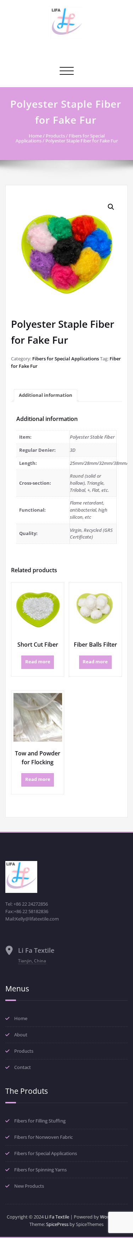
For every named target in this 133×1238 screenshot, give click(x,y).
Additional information (45, 395)
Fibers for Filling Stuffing (40, 1121)
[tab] (45, 395)
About (20, 1034)
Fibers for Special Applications (65, 358)
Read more (37, 661)
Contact (22, 1067)
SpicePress (57, 1224)
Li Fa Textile (57, 1217)
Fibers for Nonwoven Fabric (43, 1137)
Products (55, 136)
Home (35, 136)
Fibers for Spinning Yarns (40, 1169)
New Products (29, 1186)
